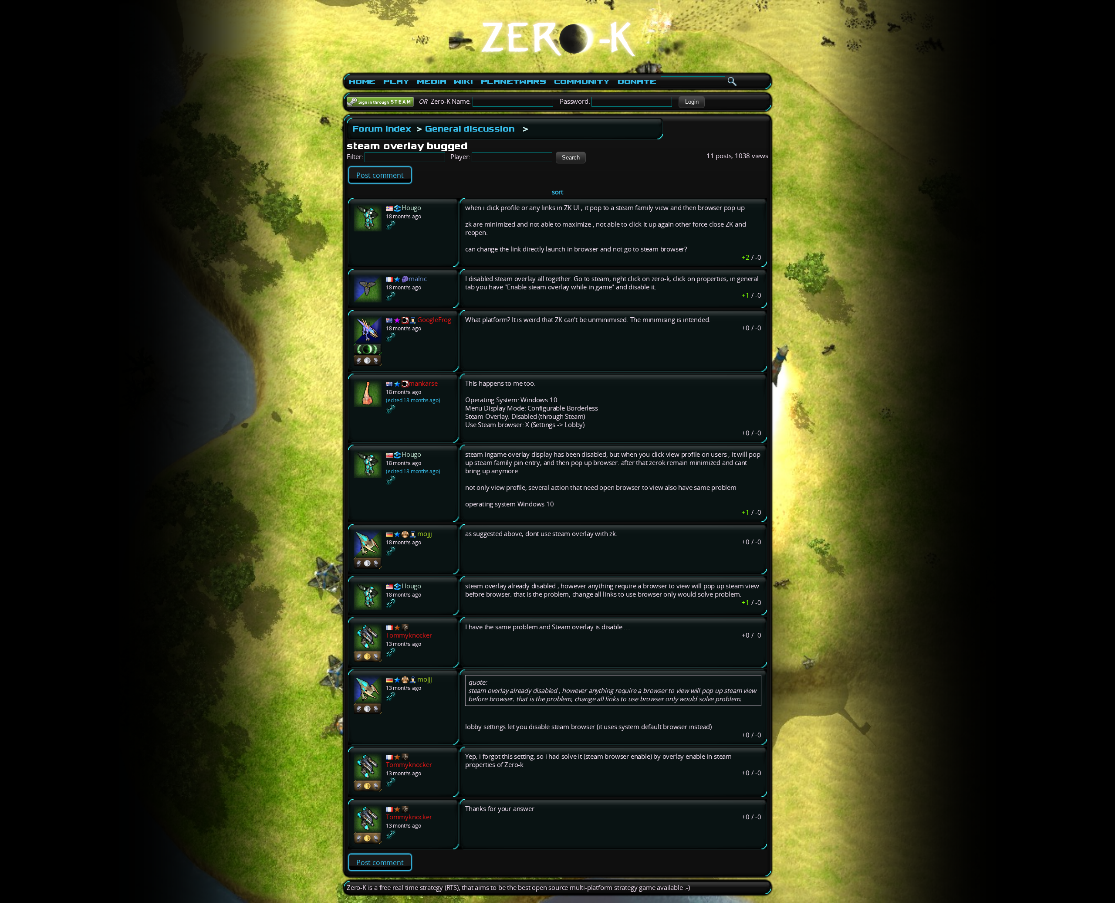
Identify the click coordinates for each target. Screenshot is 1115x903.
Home (362, 81)
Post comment (380, 175)
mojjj (424, 534)
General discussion (469, 128)
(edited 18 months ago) (413, 400)
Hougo (411, 208)
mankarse (423, 383)
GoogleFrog (434, 320)
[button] (692, 102)
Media (431, 81)
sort (557, 192)
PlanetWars (513, 81)
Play (396, 81)
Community (582, 81)
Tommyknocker (409, 635)
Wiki (463, 81)
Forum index (381, 128)
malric (418, 279)
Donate (637, 81)
